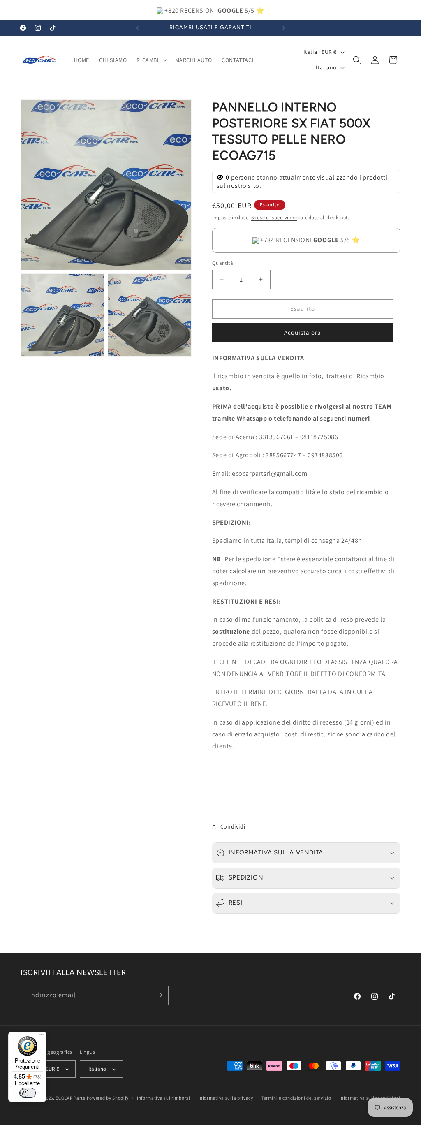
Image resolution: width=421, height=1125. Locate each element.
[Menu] (41, 1037)
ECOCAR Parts (70, 1098)
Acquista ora (302, 332)
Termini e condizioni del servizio (296, 1098)
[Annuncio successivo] (284, 28)
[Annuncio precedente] (137, 28)
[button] (151, 60)
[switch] (27, 1093)
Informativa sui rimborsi (163, 1098)
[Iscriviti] (159, 995)
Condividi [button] (232, 826)
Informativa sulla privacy (225, 1098)
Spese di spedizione (274, 217)
